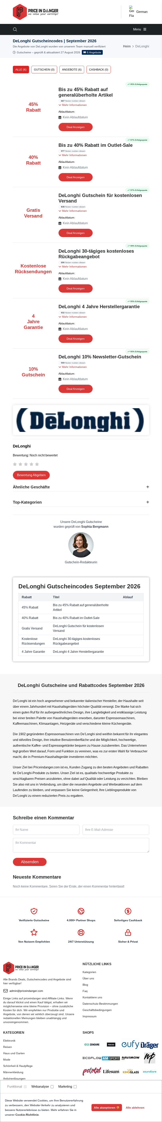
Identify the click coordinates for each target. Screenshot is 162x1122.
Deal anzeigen (76, 127)
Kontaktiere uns (92, 997)
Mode (6, 1059)
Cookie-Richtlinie (27, 1114)
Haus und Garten (14, 1053)
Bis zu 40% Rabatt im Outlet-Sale (95, 145)
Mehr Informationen (74, 104)
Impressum (90, 1016)
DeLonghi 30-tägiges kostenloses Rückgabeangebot (96, 253)
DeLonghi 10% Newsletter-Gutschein (99, 356)
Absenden (30, 862)
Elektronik (9, 1040)
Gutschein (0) (44, 69)
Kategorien (89, 972)
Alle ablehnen (135, 1107)
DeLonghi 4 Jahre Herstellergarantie (99, 306)
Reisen (7, 1047)
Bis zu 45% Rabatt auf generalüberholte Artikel (85, 92)
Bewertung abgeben (31, 475)
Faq (85, 991)
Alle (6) (20, 69)
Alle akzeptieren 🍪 (107, 1107)
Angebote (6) (72, 69)
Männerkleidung (13, 1072)
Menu (137, 29)
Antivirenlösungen (14, 1078)
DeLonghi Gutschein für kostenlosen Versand (100, 198)
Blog (85, 984)
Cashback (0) (98, 69)
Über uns (88, 978)
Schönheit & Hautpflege (18, 1065)
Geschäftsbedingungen (97, 1010)
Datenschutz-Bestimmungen (100, 1003)
